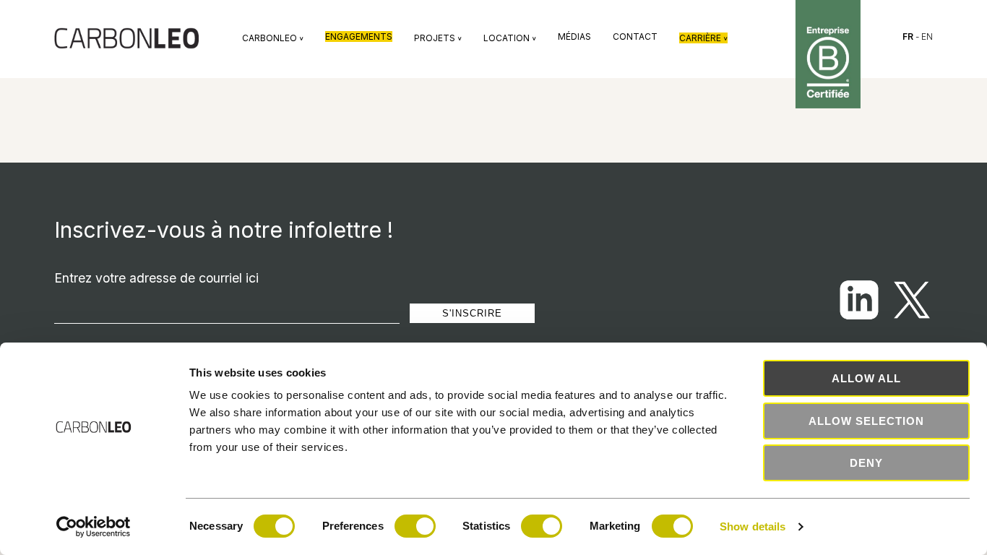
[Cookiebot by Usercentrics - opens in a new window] (93, 527)
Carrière (703, 38)
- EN (917, 36)
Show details (752, 526)
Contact (635, 36)
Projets (438, 38)
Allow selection (866, 421)
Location (509, 38)
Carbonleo (272, 38)
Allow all (866, 378)
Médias (574, 36)
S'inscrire (472, 313)
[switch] (415, 526)
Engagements (358, 36)
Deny (866, 463)
